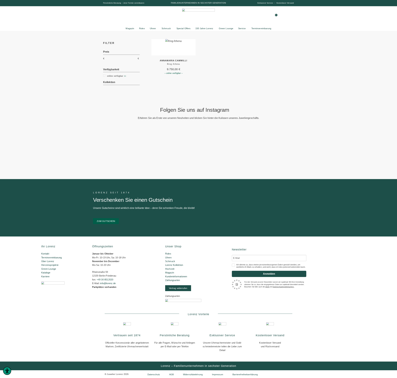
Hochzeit (169, 269)
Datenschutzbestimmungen (283, 287)
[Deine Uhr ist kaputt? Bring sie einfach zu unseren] (165, 136)
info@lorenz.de (108, 283)
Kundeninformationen (176, 276)
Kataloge (45, 272)
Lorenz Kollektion (174, 265)
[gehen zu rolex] (114, 14)
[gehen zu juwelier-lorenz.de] (198, 17)
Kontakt (45, 253)
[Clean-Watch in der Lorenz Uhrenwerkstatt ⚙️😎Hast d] (298, 143)
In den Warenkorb (173, 47)
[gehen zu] (246, 16)
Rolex (168, 253)
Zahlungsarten (172, 280)
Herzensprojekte (49, 265)
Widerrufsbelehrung (193, 374)
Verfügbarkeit (111, 69)
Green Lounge (48, 269)
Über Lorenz (47, 261)
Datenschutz (153, 374)
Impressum (217, 374)
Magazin (169, 272)
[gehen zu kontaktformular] (257, 16)
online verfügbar (115, 76)
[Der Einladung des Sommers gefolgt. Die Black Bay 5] (364, 142)
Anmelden (269, 273)
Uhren (168, 257)
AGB (267, 287)
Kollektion (109, 82)
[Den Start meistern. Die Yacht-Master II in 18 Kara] (98, 142)
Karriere (45, 276)
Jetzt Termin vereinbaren (133, 3)
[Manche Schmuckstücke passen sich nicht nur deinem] (32, 147)
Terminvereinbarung (51, 257)
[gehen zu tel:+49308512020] (263, 16)
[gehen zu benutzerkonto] (252, 16)
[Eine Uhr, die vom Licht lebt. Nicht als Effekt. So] (231, 153)
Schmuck (170, 261)
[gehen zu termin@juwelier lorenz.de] (269, 16)
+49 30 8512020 (105, 279)
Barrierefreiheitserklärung (245, 374)
